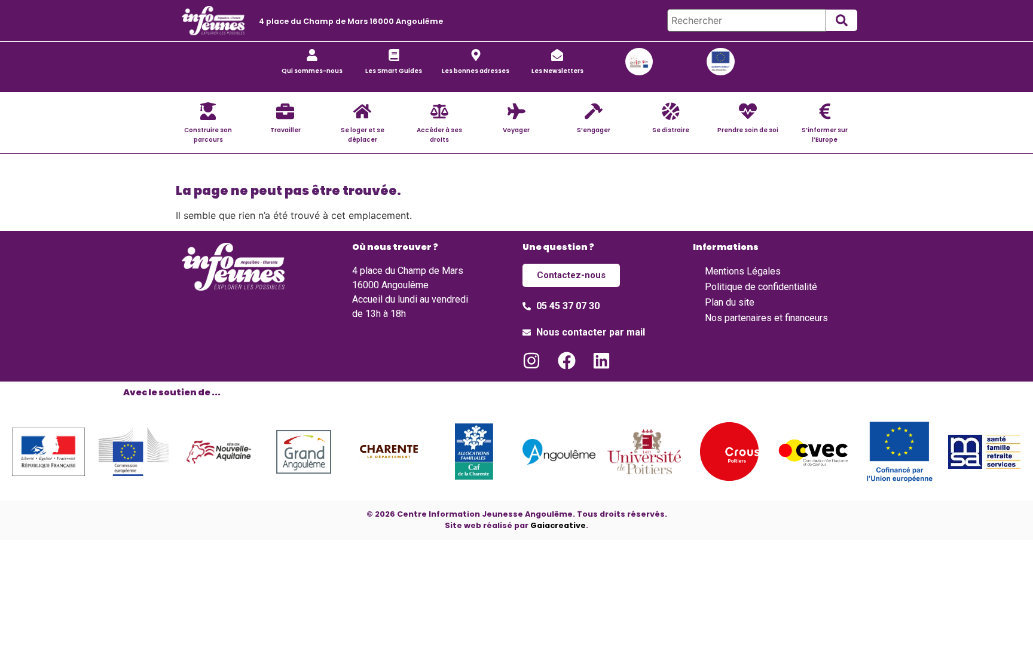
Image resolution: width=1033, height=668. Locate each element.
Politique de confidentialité (761, 286)
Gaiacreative (558, 525)
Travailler (285, 130)
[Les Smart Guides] (394, 55)
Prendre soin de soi (747, 130)
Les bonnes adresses (475, 70)
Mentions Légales (743, 271)
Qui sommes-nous (312, 70)
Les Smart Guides (393, 70)
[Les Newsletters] (557, 55)
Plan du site (729, 302)
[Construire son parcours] (208, 111)
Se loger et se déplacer (362, 135)
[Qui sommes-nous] (312, 55)
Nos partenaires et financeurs (766, 318)
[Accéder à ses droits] (439, 111)
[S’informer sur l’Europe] (825, 111)
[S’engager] (594, 111)
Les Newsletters (557, 70)
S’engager (593, 130)
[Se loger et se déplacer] (362, 111)
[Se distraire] (671, 111)
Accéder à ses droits (439, 135)
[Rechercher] (746, 20)
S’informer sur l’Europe (825, 135)
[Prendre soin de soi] (748, 111)
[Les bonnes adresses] (476, 55)
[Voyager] (516, 111)
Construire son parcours (208, 135)
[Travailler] (285, 111)
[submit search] (841, 20)
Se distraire (670, 130)
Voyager (516, 130)
